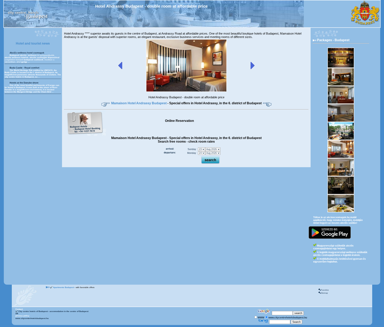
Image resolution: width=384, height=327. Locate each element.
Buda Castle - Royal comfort (24, 68)
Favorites (325, 290)
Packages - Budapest (333, 40)
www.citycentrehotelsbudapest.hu (32, 318)
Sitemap (324, 293)
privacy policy (22, 316)
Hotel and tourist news (33, 43)
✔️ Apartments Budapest (62, 287)
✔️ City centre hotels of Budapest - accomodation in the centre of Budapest (51, 311)
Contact (19, 309)
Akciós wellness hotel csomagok (27, 53)
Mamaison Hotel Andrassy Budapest (139, 103)
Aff (16, 313)
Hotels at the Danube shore (24, 83)
